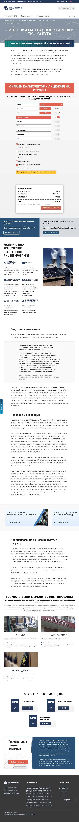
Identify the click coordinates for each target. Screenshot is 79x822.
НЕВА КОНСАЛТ (8, 812)
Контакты (71, 16)
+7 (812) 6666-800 (63, 791)
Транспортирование (51, 20)
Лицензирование (21, 20)
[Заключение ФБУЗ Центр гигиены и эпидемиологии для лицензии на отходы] (21, 624)
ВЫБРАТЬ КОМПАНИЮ (51, 233)
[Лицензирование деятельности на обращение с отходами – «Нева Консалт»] (21, 659)
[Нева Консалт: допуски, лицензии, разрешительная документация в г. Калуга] (14, 8)
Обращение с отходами (35, 20)
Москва (42, 104)
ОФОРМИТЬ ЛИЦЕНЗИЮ (11, 233)
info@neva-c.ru (62, 795)
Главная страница (9, 20)
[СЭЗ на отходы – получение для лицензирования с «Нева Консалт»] (58, 624)
